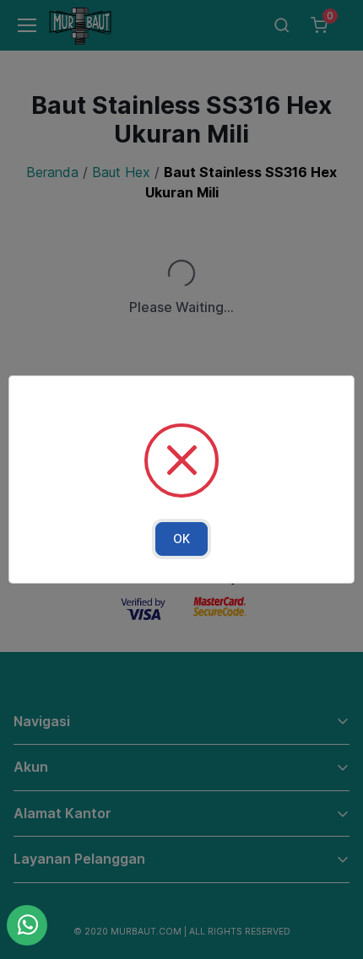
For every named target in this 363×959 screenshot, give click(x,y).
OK (181, 538)
